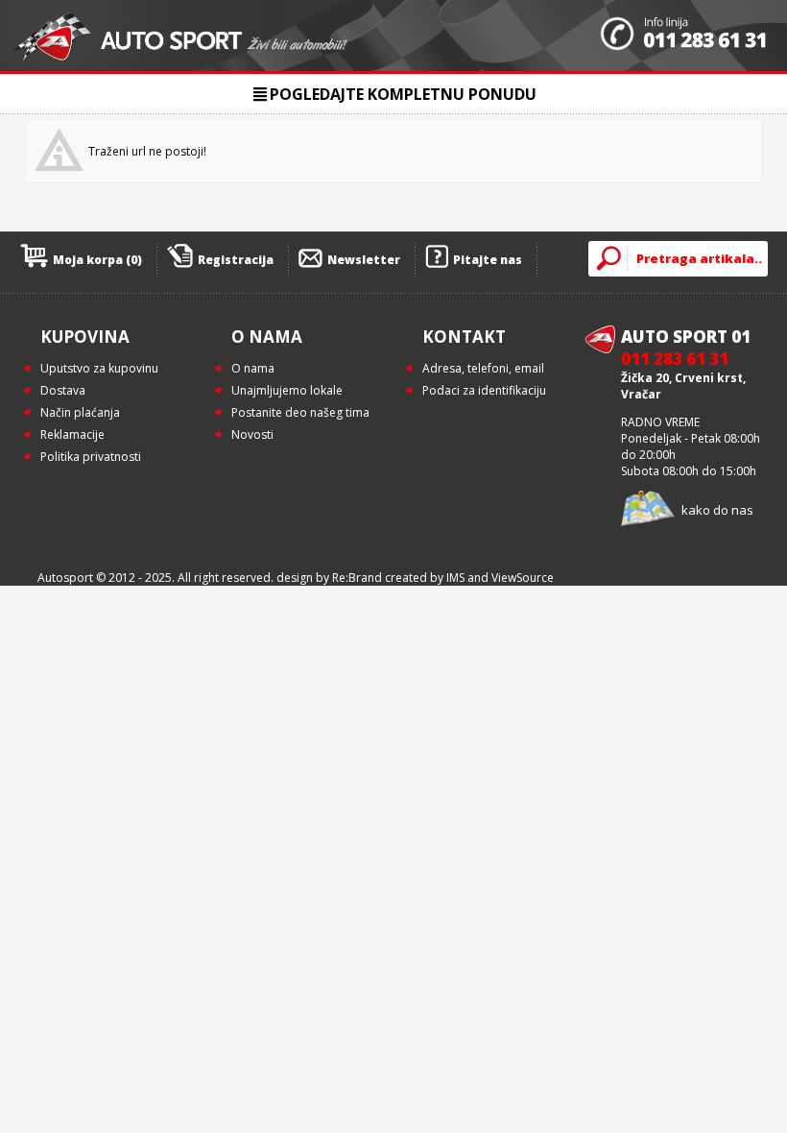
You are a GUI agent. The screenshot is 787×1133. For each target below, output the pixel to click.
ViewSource (522, 577)
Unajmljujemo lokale (287, 390)
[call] (684, 35)
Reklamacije (72, 434)
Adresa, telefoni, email (483, 368)
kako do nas (717, 509)
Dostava (62, 390)
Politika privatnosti (90, 456)
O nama (252, 368)
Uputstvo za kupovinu (99, 368)
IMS (455, 577)
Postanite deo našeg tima (300, 412)
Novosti (252, 434)
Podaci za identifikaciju (484, 390)
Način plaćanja (80, 412)
